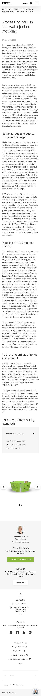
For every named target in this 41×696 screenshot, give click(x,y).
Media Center (14, 9)
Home (4, 9)
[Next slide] (37, 487)
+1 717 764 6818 (20, 603)
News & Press (26, 9)
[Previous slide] (3, 487)
